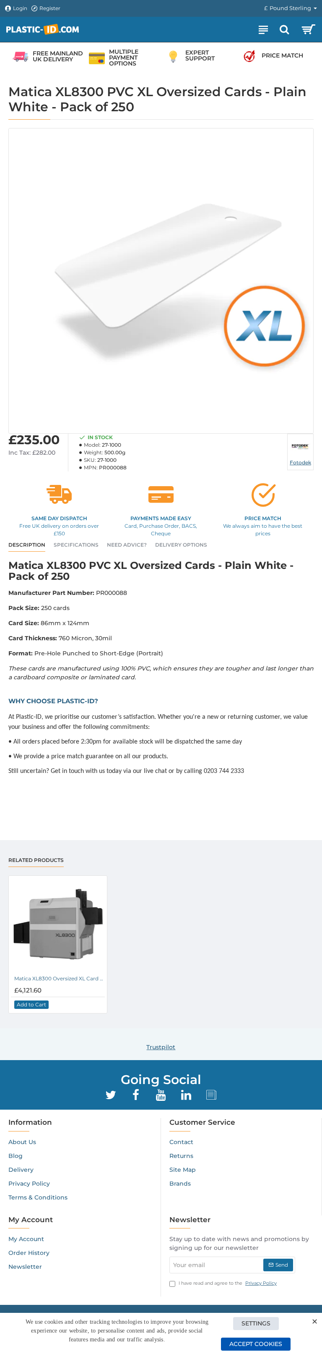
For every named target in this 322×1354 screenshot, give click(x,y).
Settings (256, 1323)
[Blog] (211, 1095)
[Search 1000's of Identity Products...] (284, 29)
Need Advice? (127, 545)
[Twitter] (110, 1095)
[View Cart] (308, 29)
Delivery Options (181, 545)
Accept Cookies (255, 1344)
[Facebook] (135, 1095)
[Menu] (263, 29)
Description (26, 545)
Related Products (36, 860)
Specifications (76, 545)
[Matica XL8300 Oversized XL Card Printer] (58, 925)
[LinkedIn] (186, 1095)
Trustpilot (160, 1047)
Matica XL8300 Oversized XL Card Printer (59, 978)
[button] (31, 1004)
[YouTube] (161, 1095)
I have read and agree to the (227, 1283)
